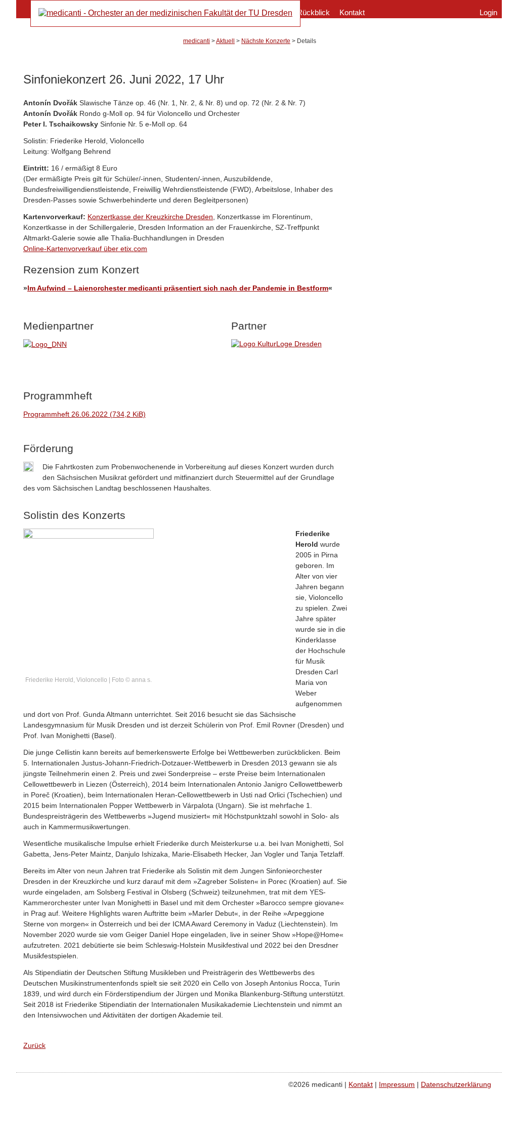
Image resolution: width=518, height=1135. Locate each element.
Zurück (34, 1045)
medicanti (196, 41)
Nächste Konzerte (265, 41)
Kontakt (352, 12)
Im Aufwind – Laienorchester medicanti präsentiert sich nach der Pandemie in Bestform (177, 288)
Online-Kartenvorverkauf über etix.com (85, 249)
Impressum (397, 1084)
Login (488, 12)
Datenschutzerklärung (456, 1084)
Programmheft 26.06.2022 (84, 414)
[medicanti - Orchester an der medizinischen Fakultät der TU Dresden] (165, 13)
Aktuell (225, 41)
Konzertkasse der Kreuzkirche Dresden (150, 217)
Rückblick (313, 12)
